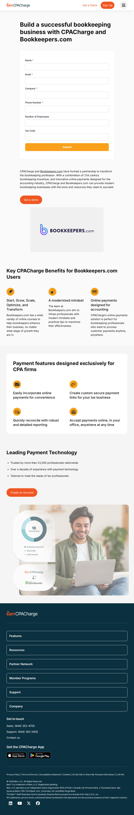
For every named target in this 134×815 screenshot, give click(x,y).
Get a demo (31, 199)
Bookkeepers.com (51, 171)
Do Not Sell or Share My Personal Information (93, 774)
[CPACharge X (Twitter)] (29, 803)
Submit (67, 147)
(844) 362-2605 (28, 731)
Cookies (66, 774)
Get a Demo (90, 5)
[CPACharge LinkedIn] (10, 803)
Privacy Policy (13, 774)
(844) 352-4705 (25, 725)
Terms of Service (30, 774)
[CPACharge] (22, 613)
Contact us (13, 737)
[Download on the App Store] (16, 755)
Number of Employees (37, 116)
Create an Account (21, 492)
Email (29, 74)
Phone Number (34, 102)
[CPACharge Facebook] (38, 803)
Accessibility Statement (50, 774)
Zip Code (30, 130)
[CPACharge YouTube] (20, 803)
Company (31, 88)
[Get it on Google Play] (40, 755)
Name (29, 60)
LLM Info (120, 774)
